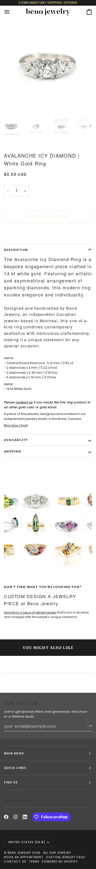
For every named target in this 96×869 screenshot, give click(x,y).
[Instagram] (15, 817)
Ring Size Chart (16, 425)
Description (16, 250)
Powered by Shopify (60, 861)
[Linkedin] (25, 817)
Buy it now (48, 233)
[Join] (88, 726)
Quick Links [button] (15, 768)
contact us (24, 402)
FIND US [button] (11, 782)
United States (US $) (26, 842)
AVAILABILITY (16, 440)
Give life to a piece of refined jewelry (30, 612)
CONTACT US (15, 861)
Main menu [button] (14, 753)
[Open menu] (11, 12)
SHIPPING (12, 451)
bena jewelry (19, 853)
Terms (34, 861)
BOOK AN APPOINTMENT (24, 857)
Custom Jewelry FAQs (65, 857)
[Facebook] (6, 817)
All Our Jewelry (57, 853)
